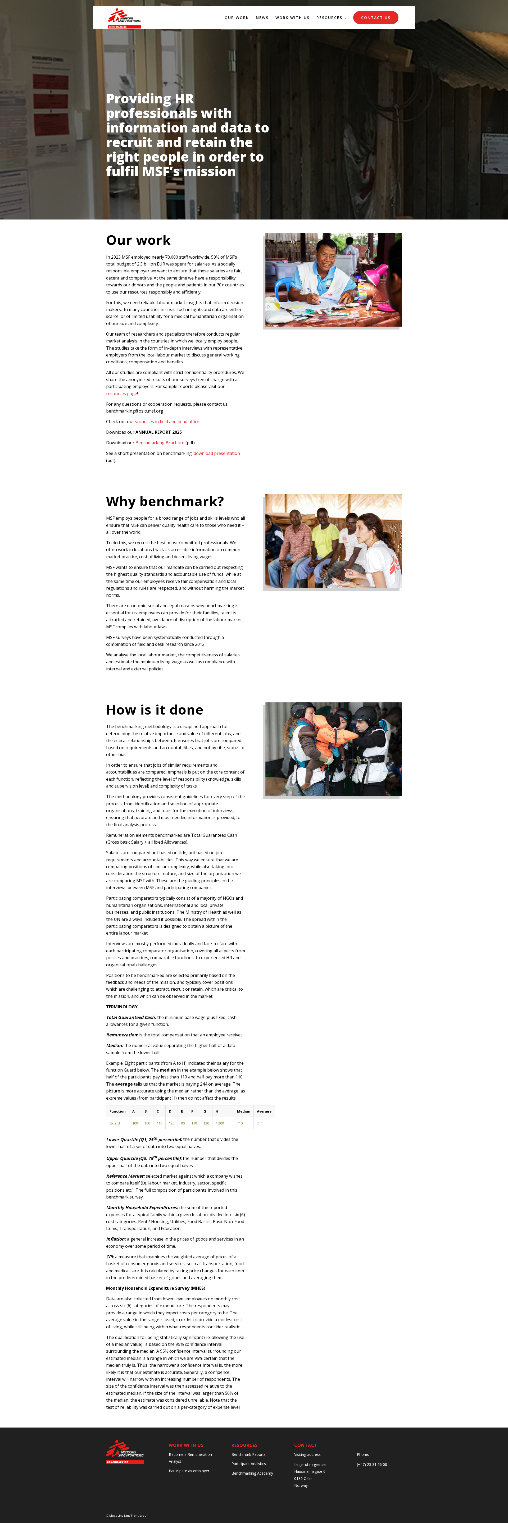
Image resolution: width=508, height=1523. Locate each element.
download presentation (217, 453)
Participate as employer (189, 1470)
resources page (121, 393)
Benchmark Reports (249, 1454)
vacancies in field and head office (167, 421)
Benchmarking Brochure (159, 443)
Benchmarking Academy (252, 1473)
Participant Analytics (249, 1463)
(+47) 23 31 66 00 (372, 1464)
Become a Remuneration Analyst (190, 1458)
